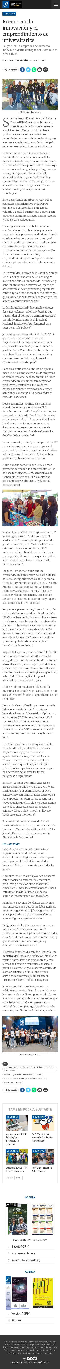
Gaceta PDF (18, 1246)
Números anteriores (23, 1253)
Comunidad (9, 14)
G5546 (38, 1075)
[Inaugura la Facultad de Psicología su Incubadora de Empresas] (17, 1123)
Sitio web (16, 1320)
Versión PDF (18, 1313)
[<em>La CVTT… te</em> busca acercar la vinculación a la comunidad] (43, 1123)
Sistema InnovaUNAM (13, 1083)
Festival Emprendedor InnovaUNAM (18, 1075)
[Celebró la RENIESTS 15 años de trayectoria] (17, 1157)
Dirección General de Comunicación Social (30, 1362)
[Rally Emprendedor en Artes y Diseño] (43, 1157)
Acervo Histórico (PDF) (24, 1260)
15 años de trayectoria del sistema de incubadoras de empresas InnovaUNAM (28, 1069)
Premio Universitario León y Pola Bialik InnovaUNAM (24, 1079)
